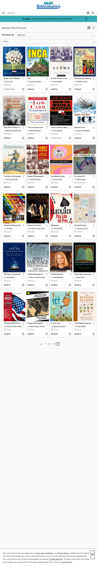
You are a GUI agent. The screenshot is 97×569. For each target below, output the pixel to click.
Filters (6, 42)
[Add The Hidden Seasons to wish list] (93, 334)
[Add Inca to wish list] (46, 89)
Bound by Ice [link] (80, 127)
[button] (88, 28)
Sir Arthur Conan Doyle (37, 228)
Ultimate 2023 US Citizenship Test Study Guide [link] (13, 323)
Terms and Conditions (44, 553)
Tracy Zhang (81, 277)
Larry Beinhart (57, 130)
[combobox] (43, 13)
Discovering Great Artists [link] (84, 78)
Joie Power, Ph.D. (82, 228)
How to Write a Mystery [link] (60, 127)
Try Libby (26, 19)
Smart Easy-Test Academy (14, 326)
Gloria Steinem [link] (57, 274)
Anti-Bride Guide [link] (58, 176)
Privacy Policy (63, 553)
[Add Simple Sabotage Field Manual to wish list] (46, 285)
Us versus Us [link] (80, 176)
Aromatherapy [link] (80, 225)
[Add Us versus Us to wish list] (93, 187)
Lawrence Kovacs (35, 81)
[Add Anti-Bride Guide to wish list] (69, 187)
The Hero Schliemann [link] (12, 176)
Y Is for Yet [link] (55, 323)
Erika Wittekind (58, 277)
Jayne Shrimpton (35, 179)
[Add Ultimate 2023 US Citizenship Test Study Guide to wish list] (23, 334)
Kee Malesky (10, 277)
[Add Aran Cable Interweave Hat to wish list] (93, 285)
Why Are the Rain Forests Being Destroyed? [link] (13, 127)
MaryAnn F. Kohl (82, 81)
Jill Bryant (9, 228)
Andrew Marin (81, 179)
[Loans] (88, 13)
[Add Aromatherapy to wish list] (93, 236)
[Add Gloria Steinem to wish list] (69, 285)
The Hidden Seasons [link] (83, 323)
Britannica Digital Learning (14, 130)
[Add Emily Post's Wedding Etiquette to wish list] (23, 89)
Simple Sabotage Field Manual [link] (37, 274)
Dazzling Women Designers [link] (13, 225)
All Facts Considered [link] (12, 274)
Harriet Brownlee (35, 130)
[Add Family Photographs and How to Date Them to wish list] (46, 187)
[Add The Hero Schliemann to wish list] (23, 187)
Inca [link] (29, 78)
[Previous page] (41, 343)
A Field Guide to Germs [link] (60, 78)
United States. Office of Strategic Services (38, 326)
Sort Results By (8, 35)
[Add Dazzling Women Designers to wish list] (23, 236)
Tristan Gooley (81, 326)
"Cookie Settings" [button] (56, 559)
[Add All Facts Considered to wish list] (23, 285)
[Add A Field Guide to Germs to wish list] (69, 89)
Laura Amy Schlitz (12, 179)
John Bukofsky (58, 228)
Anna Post (9, 81)
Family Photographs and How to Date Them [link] (37, 176)
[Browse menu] (93, 12)
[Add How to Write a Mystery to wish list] (69, 138)
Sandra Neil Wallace (83, 130)
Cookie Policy (66, 562)
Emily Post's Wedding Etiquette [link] (13, 78)
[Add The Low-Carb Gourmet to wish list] (46, 138)
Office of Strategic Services (38, 277)
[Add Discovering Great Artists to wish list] (93, 89)
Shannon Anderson (59, 326)
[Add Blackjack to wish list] (69, 236)
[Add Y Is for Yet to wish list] (69, 334)
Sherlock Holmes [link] (34, 225)
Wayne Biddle (57, 81)
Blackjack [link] (55, 225)
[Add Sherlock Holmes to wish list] (46, 236)
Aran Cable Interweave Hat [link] (84, 274)
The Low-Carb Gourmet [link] (37, 127)
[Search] (3, 13)
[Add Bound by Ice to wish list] (93, 138)
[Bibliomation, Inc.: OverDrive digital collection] (48, 5)
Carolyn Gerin (57, 179)
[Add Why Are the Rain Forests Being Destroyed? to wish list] (23, 138)
